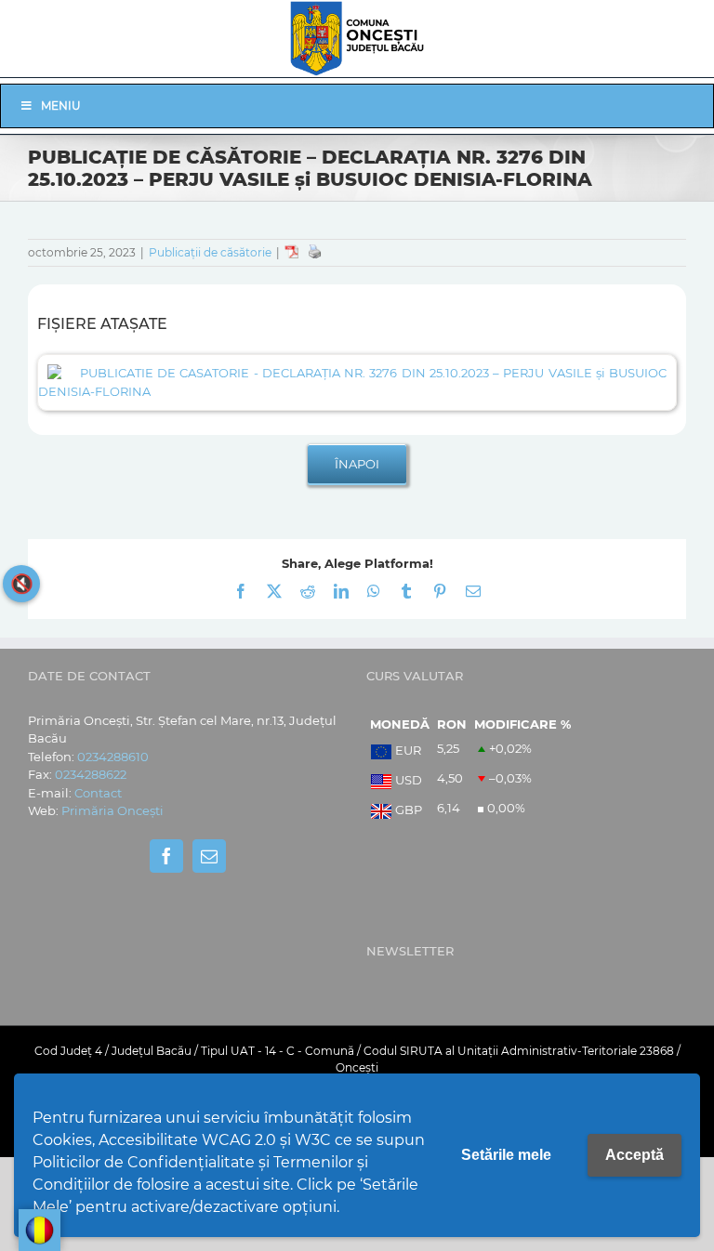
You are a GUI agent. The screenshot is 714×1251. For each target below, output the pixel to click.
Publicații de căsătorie (210, 252)
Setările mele (506, 1155)
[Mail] (209, 856)
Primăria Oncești (112, 810)
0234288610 (113, 756)
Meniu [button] (61, 105)
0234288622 (90, 774)
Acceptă (634, 1155)
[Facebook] (166, 856)
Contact (98, 792)
